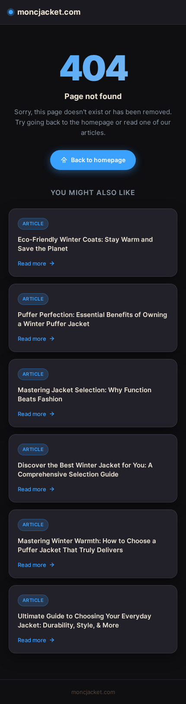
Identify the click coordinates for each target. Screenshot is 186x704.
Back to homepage (98, 159)
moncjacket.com (48, 11)
